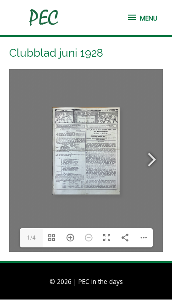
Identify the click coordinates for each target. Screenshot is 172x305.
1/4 (31, 237)
